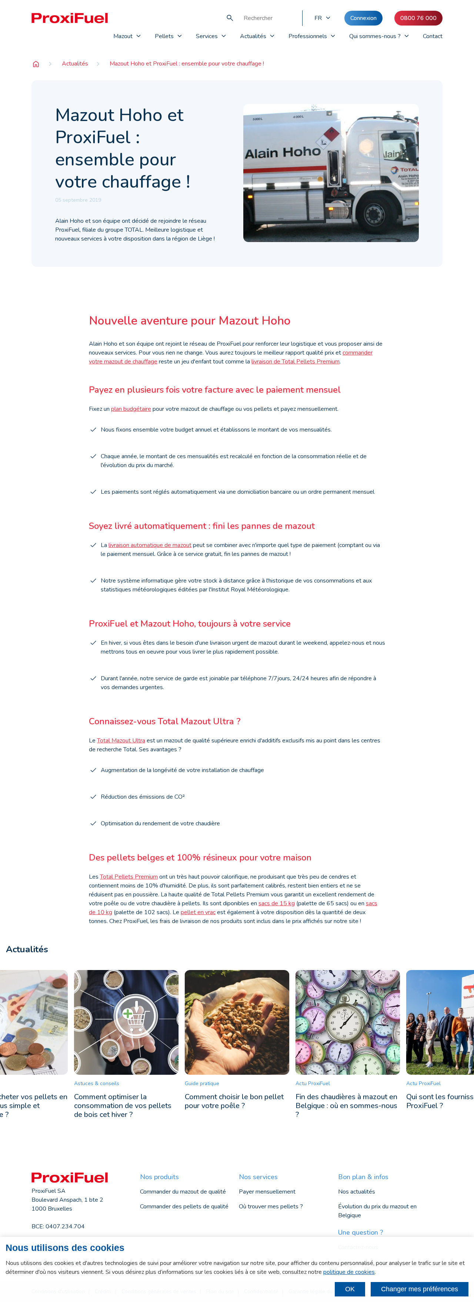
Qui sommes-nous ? (375, 36)
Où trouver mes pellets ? (271, 1206)
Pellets (164, 36)
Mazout (123, 36)
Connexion (363, 18)
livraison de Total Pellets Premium (295, 362)
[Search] (230, 18)
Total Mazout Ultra (121, 740)
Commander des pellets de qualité (184, 1206)
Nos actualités (356, 1192)
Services (207, 36)
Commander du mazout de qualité (183, 1192)
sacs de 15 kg (276, 903)
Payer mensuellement (267, 1192)
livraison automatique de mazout (150, 545)
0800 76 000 (418, 18)
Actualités (253, 36)
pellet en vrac (198, 912)
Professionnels (307, 36)
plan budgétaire (131, 409)
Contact (433, 36)
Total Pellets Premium (129, 877)
